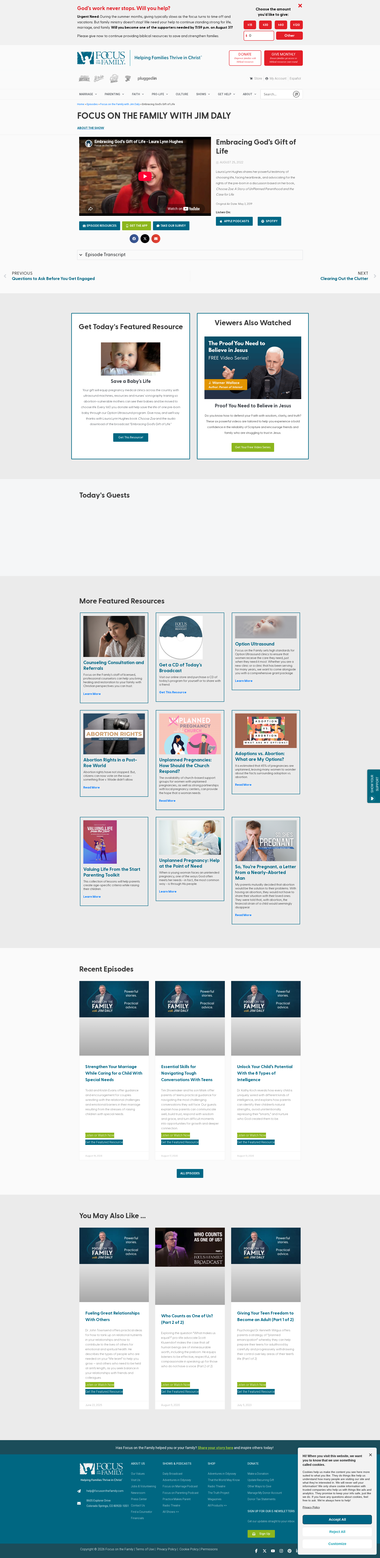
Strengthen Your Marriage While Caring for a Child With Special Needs (113, 1073)
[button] (134, 238)
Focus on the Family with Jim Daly (120, 104)
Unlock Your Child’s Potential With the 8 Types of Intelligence (265, 1073)
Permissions (209, 1549)
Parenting (112, 94)
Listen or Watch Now (99, 1135)
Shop (211, 1463)
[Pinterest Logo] (290, 1551)
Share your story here (215, 1448)
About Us (138, 1463)
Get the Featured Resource (104, 1142)
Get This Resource (172, 692)
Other (289, 35)
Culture (182, 94)
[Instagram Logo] (281, 1551)
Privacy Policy (166, 1549)
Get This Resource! (130, 437)
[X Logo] (265, 1551)
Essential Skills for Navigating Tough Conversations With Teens (187, 1073)
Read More (91, 787)
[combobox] (276, 94)
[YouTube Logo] (273, 1551)
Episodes (92, 104)
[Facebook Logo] (256, 1551)
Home (80, 104)
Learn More (92, 693)
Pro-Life (158, 94)
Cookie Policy (189, 1549)
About (247, 94)
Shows (201, 94)
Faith (136, 94)
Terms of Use (145, 1549)
